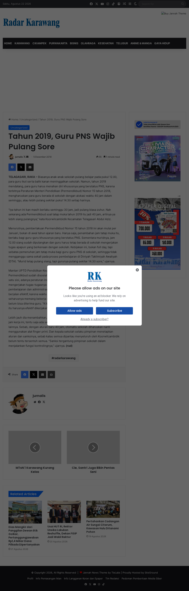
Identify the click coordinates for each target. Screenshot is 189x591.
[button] (74, 310)
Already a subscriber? (94, 319)
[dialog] (94, 295)
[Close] (137, 270)
